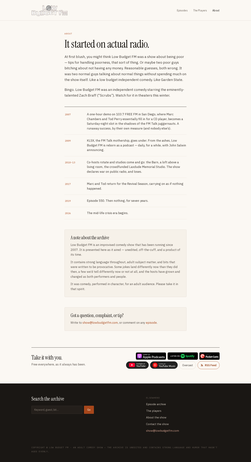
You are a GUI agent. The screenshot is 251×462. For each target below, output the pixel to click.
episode (151, 323)
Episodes (182, 10)
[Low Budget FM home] (51, 10)
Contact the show (157, 424)
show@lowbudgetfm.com (100, 323)
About (216, 10)
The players (153, 411)
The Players (200, 10)
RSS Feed (210, 365)
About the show (156, 417)
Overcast (187, 365)
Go (89, 409)
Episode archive (156, 404)
